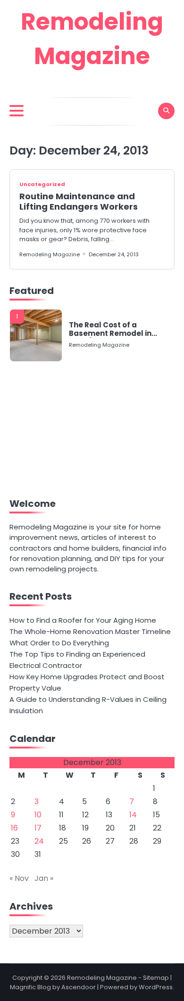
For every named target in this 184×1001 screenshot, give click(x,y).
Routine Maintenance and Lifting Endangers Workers (78, 201)
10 (38, 814)
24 (39, 841)
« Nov (19, 878)
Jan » (43, 878)
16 (14, 827)
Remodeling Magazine (49, 254)
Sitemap (156, 978)
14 (133, 814)
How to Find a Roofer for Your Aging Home (82, 620)
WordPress (156, 987)
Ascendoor (78, 987)
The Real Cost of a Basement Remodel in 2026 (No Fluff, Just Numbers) (110, 329)
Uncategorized (42, 184)
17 (38, 827)
